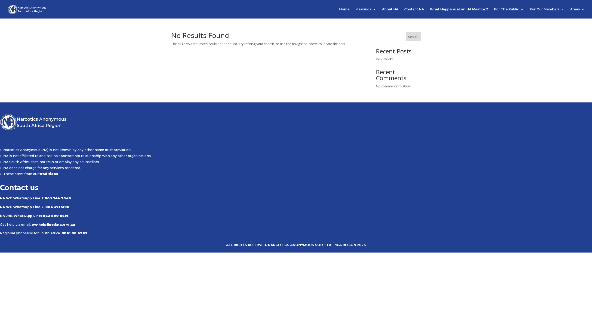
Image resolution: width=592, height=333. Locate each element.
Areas (575, 9)
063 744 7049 (58, 198)
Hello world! (384, 59)
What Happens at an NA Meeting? (459, 9)
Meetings (363, 9)
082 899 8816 (56, 216)
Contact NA (414, 9)
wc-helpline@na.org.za (53, 224)
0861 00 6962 (74, 233)
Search (413, 36)
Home (344, 9)
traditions (49, 174)
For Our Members (545, 9)
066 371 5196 (57, 207)
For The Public (506, 9)
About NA (390, 9)
